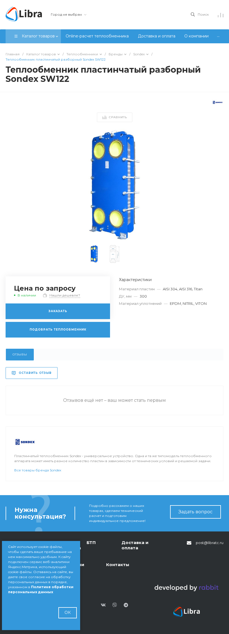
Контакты (117, 564)
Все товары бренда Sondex (37, 470)
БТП (91, 542)
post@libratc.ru (209, 542)
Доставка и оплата (135, 545)
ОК (68, 612)
